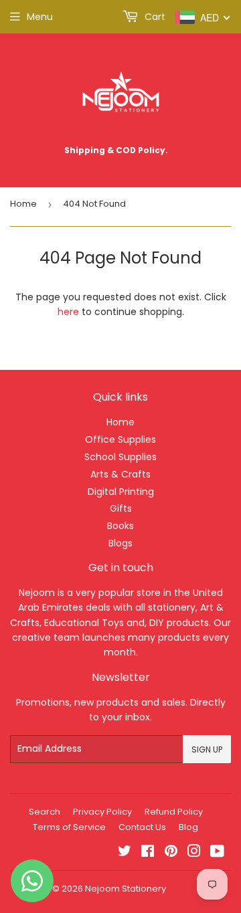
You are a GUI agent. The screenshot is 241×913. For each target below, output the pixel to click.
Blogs (120, 543)
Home (23, 203)
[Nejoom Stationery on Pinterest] (171, 852)
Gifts (121, 508)
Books (120, 525)
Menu (40, 16)
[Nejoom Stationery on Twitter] (124, 852)
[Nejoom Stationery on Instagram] (194, 852)
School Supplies (120, 457)
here (68, 311)
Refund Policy (174, 811)
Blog (188, 827)
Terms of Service (69, 827)
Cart (153, 16)
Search (44, 811)
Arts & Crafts (120, 474)
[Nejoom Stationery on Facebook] (148, 852)
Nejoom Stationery (125, 888)
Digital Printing (121, 491)
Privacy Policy (102, 811)
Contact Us (142, 827)
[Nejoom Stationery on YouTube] (217, 852)
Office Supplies (120, 439)
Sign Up (206, 749)
